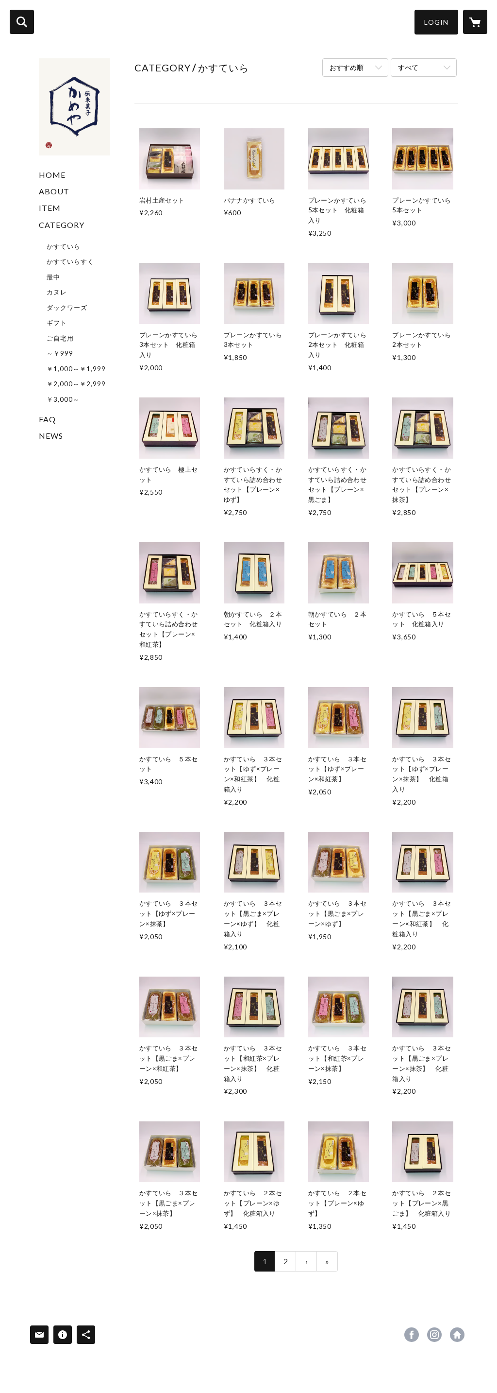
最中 (53, 277)
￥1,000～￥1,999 (76, 369)
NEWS (51, 435)
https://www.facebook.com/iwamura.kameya (411, 1334)
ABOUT (54, 191)
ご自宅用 (60, 338)
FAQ (47, 419)
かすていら (64, 246)
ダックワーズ (67, 307)
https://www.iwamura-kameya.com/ (457, 1334)
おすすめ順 (347, 67)
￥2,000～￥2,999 (76, 384)
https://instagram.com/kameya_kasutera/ (434, 1334)
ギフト (57, 323)
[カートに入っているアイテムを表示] (475, 22)
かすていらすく (70, 261)
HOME (52, 174)
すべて (408, 67)
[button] (436, 22)
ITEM (50, 207)
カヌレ (57, 292)
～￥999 (60, 353)
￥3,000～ (63, 399)
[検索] (22, 22)
